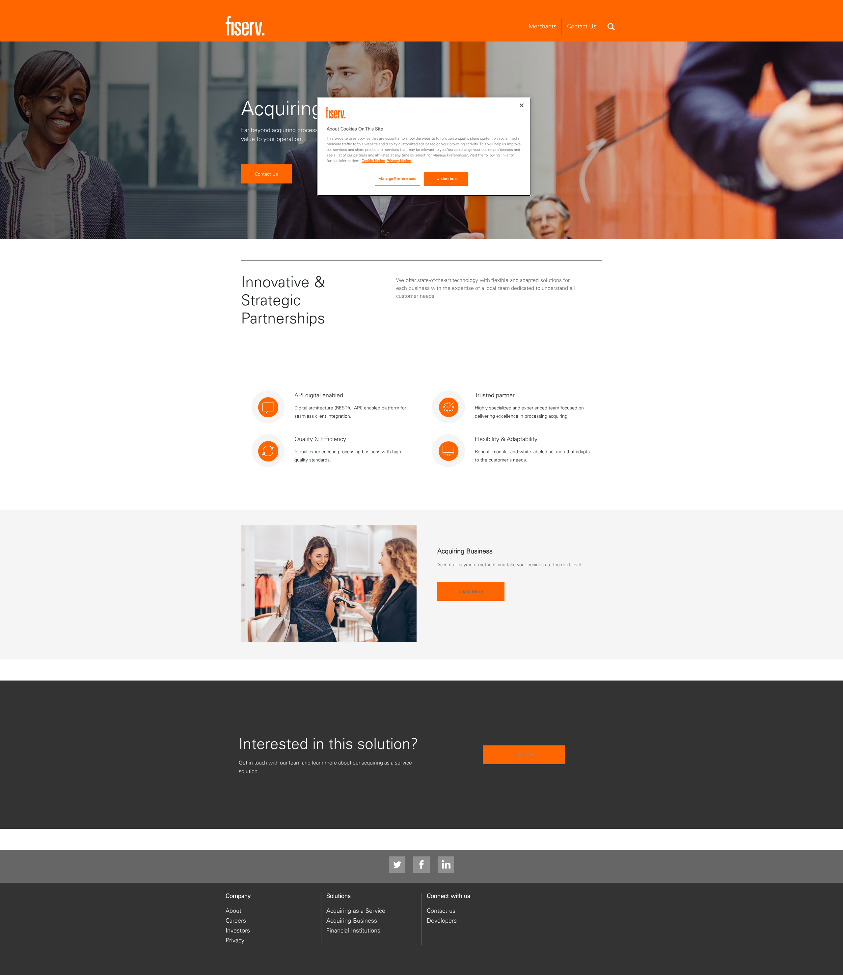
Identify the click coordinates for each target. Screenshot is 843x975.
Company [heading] (238, 896)
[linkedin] (445, 865)
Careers (236, 920)
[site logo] (245, 26)
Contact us (441, 910)
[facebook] (421, 865)
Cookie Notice (373, 160)
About (233, 910)
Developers (442, 920)
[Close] (521, 105)
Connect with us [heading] (448, 896)
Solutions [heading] (338, 896)
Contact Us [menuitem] (581, 26)
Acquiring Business (351, 920)
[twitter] (397, 865)
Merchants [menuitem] (543, 26)
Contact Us (266, 174)
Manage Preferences (397, 178)
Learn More (471, 591)
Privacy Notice (399, 160)
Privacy (235, 940)
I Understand (446, 178)
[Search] (610, 26)
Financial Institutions (353, 930)
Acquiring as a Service (355, 910)
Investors (238, 930)
